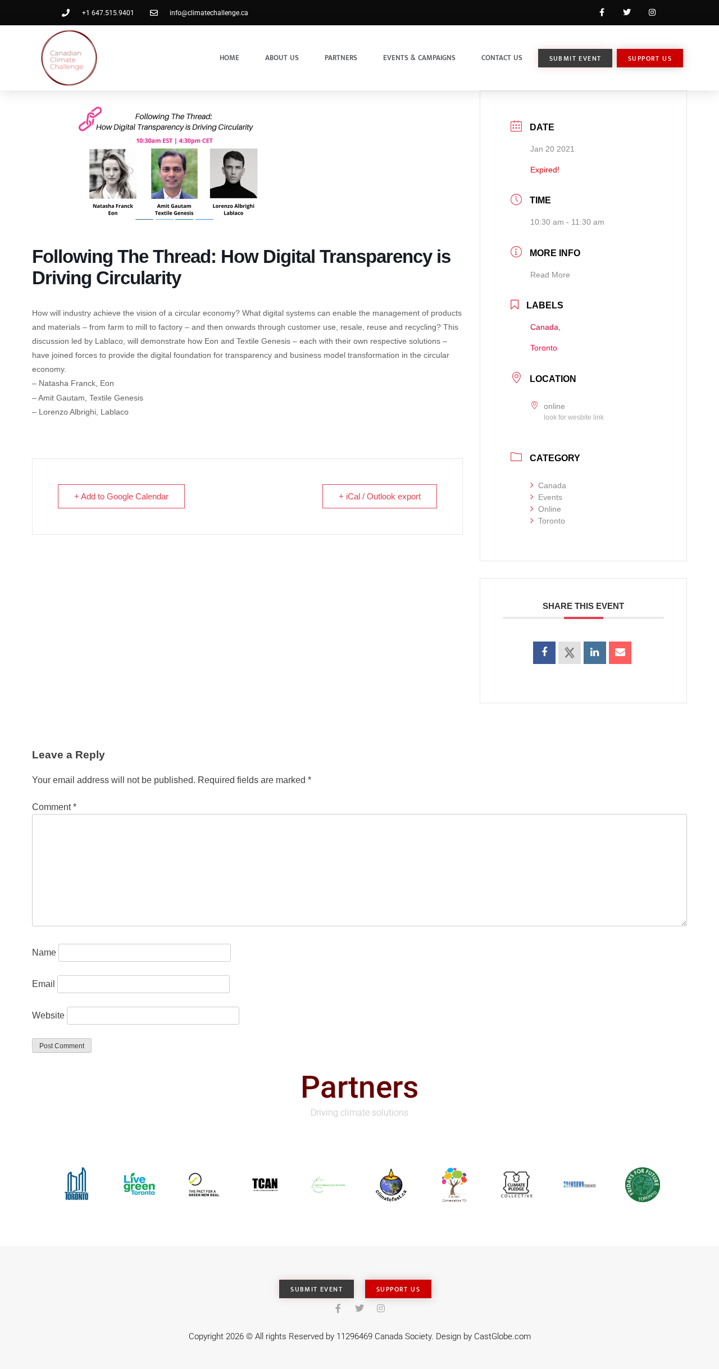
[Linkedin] (595, 653)
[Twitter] (626, 12)
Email (43, 984)
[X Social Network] (569, 653)
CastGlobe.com (502, 1336)
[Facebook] (602, 12)
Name (44, 952)
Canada (552, 485)
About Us (282, 58)
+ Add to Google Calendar (121, 496)
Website (48, 1015)
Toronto (551, 520)
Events (550, 497)
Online (549, 508)
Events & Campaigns (419, 58)
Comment (54, 807)
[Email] (620, 653)
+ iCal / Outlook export (380, 496)
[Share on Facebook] (544, 653)
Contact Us (501, 58)
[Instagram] (652, 12)
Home (229, 58)
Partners (341, 58)
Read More (550, 274)
